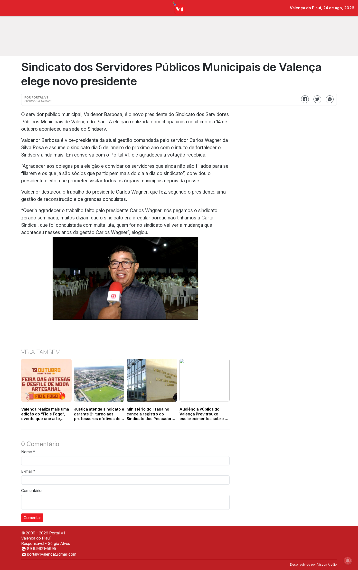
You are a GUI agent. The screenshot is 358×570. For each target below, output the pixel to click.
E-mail (28, 471)
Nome (28, 452)
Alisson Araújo (327, 564)
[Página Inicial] (179, 7)
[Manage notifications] (348, 560)
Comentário (31, 490)
